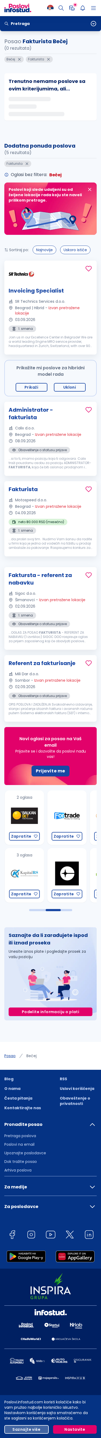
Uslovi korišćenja (77, 1088)
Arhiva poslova (18, 1170)
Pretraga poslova (20, 1135)
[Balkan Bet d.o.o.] (23, 817)
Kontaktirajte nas (22, 1108)
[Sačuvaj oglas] (88, 268)
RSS (63, 1079)
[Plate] (72, 8)
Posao (10, 1056)
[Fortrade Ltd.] (65, 817)
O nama (12, 1088)
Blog (8, 1079)
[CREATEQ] (65, 875)
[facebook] (12, 1235)
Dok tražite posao (20, 1161)
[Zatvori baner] (89, 189)
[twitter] (69, 1235)
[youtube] (50, 1235)
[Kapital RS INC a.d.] (23, 875)
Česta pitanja (18, 1098)
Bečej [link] (31, 1056)
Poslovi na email (19, 1144)
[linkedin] (89, 1235)
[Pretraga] (61, 8)
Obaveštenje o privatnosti (75, 1101)
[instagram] (31, 1235)
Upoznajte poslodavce (25, 1153)
